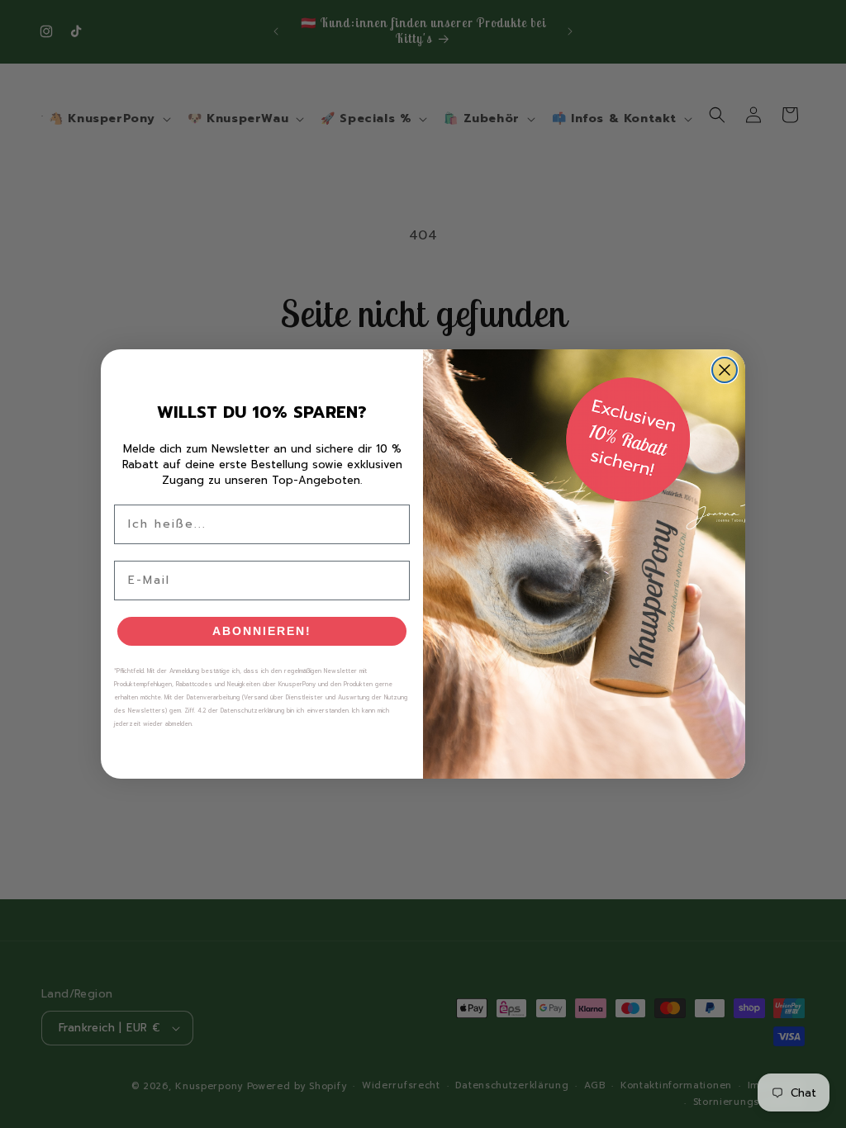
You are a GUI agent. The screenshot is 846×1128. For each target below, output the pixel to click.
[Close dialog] (724, 370)
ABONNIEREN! (261, 630)
